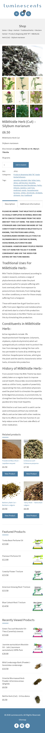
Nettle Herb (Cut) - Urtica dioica (16, 696)
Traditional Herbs (27, 30)
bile (29, 180)
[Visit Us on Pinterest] (22, 726)
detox (16, 183)
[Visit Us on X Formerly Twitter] (27, 726)
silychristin (30, 193)
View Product (10, 474)
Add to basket (21, 165)
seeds (24, 190)
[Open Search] (28, 13)
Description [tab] (10, 204)
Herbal (16, 30)
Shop (10, 30)
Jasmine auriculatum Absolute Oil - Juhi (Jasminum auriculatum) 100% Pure (15, 647)
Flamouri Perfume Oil (11, 556)
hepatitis (32, 183)
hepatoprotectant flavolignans (25, 185)
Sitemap (22, 719)
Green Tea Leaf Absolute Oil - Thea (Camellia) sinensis (14, 630)
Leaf (28, 188)
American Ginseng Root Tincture (16, 587)
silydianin (38, 193)
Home (4, 30)
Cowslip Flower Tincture (12, 571)
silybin (23, 193)
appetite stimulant (20, 180)
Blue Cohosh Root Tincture (14, 602)
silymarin (17, 195)
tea (22, 195)
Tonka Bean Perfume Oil (12, 540)
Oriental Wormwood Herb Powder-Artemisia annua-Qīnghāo (13, 681)
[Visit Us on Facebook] (16, 726)
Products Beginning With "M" (19, 34)
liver (32, 188)
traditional (28, 195)
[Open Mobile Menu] (16, 13)
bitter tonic (36, 180)
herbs (39, 185)
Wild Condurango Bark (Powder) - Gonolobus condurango (16, 664)
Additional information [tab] (30, 204)
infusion (16, 188)
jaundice (23, 188)
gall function (23, 183)
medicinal (17, 190)
